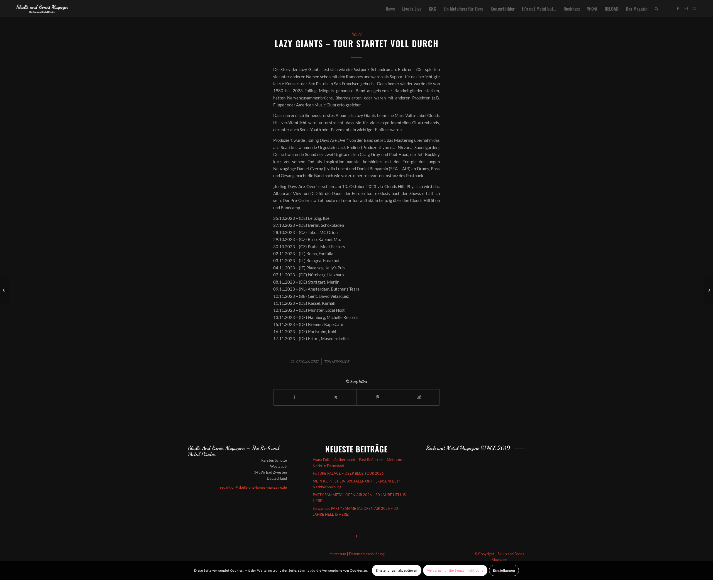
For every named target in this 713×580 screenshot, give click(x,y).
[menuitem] (390, 8)
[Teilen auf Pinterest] (377, 397)
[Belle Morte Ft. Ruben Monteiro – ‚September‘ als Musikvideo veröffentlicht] (4, 290)
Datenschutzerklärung (367, 554)
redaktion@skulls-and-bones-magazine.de (253, 487)
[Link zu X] (694, 8)
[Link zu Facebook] (678, 8)
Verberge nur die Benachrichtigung (455, 570)
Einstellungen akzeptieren (396, 570)
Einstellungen (504, 570)
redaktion (341, 361)
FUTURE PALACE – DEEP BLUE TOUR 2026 (348, 473)
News (356, 34)
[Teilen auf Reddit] (418, 397)
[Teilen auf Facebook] (294, 397)
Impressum (337, 554)
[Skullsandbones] (42, 8)
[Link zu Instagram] (686, 8)
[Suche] (656, 8)
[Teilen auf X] (335, 397)
